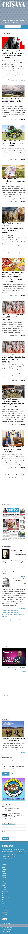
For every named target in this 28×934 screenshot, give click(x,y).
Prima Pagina (5, 910)
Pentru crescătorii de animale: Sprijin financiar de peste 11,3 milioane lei (13, 181)
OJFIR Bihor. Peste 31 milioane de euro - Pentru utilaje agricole (12, 143)
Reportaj (4, 906)
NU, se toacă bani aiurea (10, 764)
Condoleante (5, 912)
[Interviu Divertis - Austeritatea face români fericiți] (14, 657)
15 (6, 477)
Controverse (6, 547)
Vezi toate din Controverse (18, 620)
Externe (4, 889)
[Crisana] (14, 5)
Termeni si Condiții (6, 923)
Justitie (4, 902)
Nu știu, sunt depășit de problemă (13, 769)
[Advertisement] (13, 633)
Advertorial (4, 914)
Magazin (4, 887)
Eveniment (4, 869)
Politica (4, 875)
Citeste (23, 80)
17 (12, 477)
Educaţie (4, 883)
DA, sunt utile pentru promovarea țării (14, 766)
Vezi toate (23, 671)
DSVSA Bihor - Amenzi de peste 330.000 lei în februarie (12, 317)
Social (3, 871)
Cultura (4, 873)
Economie (4, 879)
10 (13, 474)
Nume (3, 826)
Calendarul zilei (6, 898)
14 (3, 477)
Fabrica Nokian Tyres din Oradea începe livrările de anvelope (12, 100)
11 (16, 474)
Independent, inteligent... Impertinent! (11, 612)
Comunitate (5, 719)
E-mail (3, 831)
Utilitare (4, 900)
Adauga (5, 838)
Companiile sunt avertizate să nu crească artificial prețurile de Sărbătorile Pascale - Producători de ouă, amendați (13, 277)
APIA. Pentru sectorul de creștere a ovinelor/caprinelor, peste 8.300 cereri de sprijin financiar (12, 228)
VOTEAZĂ (5, 774)
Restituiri (4, 908)
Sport (3, 885)
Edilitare (4, 904)
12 (20, 474)
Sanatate (4, 881)
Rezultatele (12, 774)
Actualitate (4, 867)
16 (9, 477)
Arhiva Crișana (5, 539)
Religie (3, 896)
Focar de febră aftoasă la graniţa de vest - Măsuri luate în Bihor (12, 449)
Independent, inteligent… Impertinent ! (11, 610)
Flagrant (4, 877)
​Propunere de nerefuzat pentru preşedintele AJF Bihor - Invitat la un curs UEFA (16, 815)
